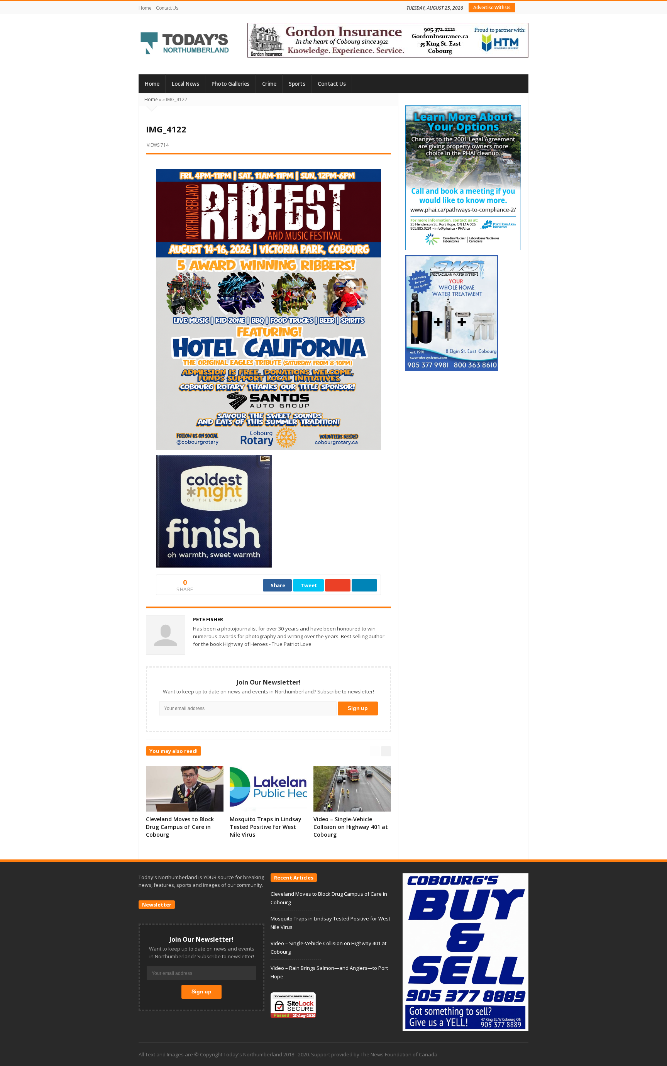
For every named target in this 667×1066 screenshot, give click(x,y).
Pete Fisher (208, 619)
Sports (297, 83)
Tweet (309, 585)
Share (278, 585)
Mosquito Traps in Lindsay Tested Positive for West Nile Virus (265, 826)
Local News (185, 83)
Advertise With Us (492, 7)
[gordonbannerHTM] (387, 39)
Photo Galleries (230, 83)
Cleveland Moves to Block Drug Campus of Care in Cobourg (180, 826)
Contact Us (167, 8)
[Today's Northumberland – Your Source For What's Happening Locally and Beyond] (185, 44)
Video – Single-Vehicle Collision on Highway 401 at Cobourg (350, 826)
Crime (269, 83)
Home (145, 8)
